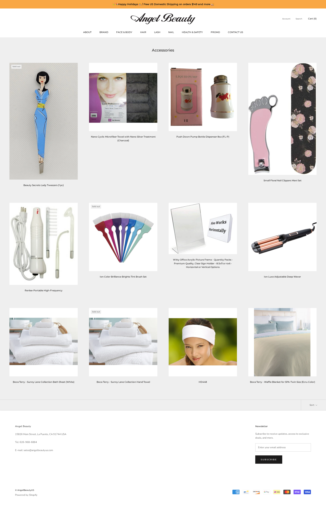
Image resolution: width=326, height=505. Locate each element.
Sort (312, 405)
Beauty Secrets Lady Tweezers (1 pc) (43, 185)
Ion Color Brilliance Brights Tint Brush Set (123, 276)
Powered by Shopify (26, 495)
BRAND (103, 32)
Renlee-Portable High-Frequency (43, 290)
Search (299, 19)
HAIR (143, 32)
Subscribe (269, 459)
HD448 (203, 381)
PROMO (215, 32)
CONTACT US (235, 32)
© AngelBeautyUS (24, 490)
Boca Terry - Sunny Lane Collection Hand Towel (123, 381)
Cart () (312, 18)
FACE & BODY (124, 32)
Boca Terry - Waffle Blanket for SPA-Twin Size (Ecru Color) (282, 381)
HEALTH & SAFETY (192, 32)
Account (286, 19)
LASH (157, 32)
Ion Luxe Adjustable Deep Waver (282, 276)
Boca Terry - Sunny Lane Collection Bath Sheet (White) (43, 381)
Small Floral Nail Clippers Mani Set (282, 180)
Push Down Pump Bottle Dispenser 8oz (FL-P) (202, 136)
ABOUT (87, 32)
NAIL (171, 32)
